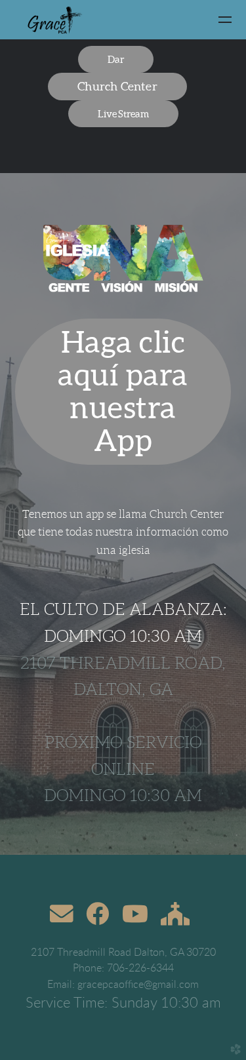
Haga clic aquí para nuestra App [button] (123, 391)
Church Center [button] (117, 86)
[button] (116, 59)
